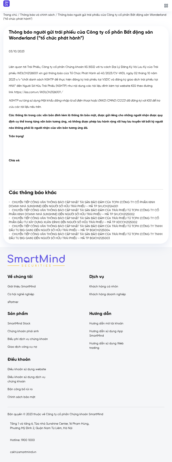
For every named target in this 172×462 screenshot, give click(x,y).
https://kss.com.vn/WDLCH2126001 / (38, 92)
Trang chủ (10, 15)
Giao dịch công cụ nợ (22, 347)
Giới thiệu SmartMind (22, 286)
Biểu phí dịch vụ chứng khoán (28, 339)
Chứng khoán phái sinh (23, 331)
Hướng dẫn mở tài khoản (106, 323)
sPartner (13, 302)
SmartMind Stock (19, 323)
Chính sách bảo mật (21, 397)
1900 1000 (28, 440)
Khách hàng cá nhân (103, 286)
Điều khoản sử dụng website (27, 369)
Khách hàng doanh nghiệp (107, 294)
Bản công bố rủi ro (20, 389)
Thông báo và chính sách (37, 15)
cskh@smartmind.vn (23, 452)
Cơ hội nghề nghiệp (21, 294)
